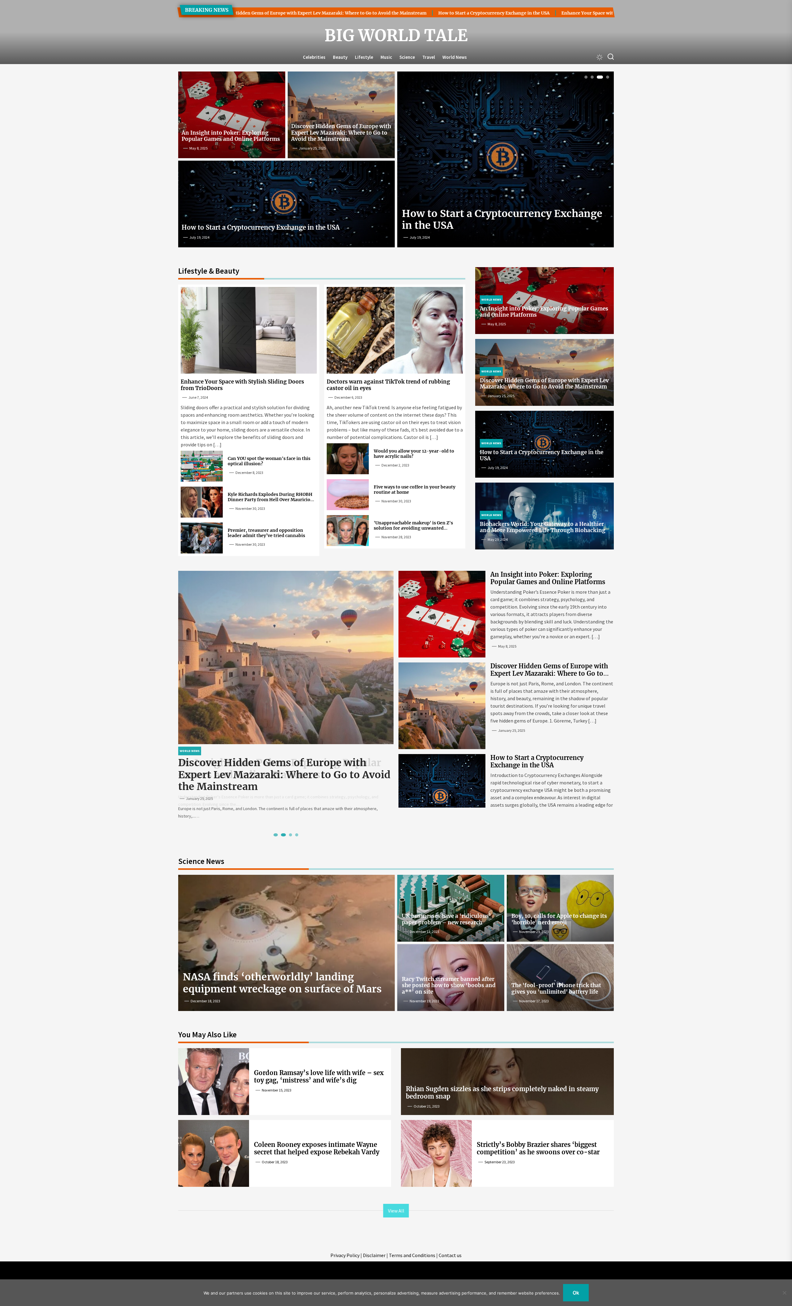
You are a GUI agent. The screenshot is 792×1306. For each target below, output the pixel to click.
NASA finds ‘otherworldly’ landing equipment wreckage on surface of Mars (282, 983)
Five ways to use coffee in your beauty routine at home (414, 489)
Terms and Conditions (412, 1255)
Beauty (340, 57)
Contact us (450, 1255)
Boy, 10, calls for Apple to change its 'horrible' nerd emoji (559, 919)
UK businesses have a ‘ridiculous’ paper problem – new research (446, 919)
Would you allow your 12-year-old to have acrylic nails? (414, 453)
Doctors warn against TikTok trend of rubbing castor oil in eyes (388, 384)
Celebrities (314, 57)
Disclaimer (374, 1255)
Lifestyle (364, 57)
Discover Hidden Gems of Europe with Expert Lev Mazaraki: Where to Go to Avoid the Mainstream (341, 132)
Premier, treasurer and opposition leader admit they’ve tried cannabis (266, 532)
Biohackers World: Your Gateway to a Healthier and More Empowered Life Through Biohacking (542, 527)
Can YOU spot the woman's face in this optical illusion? (269, 461)
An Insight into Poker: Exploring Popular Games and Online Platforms (231, 135)
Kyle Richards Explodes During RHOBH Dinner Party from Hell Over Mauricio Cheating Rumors (270, 500)
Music (386, 57)
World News (454, 57)
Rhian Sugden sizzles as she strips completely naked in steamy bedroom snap (502, 1092)
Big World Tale (396, 35)
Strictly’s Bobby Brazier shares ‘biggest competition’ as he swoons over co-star (538, 1148)
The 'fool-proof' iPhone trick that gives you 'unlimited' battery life (556, 988)
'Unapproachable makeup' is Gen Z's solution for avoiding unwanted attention (413, 528)
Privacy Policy (344, 1255)
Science (407, 57)
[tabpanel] (505, 162)
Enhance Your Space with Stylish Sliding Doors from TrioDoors (521, 13)
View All (396, 1211)
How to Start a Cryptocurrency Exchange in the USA (385, 13)
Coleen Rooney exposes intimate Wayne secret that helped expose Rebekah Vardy (316, 1148)
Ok (576, 1293)
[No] (784, 1293)
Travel (428, 57)
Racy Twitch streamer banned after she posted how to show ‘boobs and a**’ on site (449, 985)
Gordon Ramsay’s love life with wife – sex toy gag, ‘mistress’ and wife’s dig (319, 1076)
